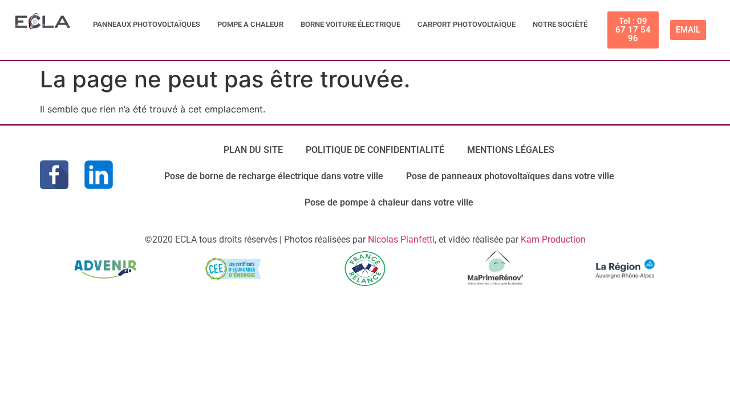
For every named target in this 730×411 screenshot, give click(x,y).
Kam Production (553, 239)
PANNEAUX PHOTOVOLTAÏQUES (146, 24)
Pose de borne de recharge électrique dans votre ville (273, 176)
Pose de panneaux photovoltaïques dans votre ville (510, 176)
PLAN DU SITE (253, 149)
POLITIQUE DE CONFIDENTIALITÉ (375, 149)
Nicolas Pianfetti (401, 239)
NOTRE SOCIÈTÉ (560, 24)
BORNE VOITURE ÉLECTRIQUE (350, 24)
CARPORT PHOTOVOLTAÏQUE (466, 24)
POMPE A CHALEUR (250, 24)
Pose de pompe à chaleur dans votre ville (389, 202)
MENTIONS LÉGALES (510, 149)
